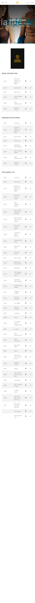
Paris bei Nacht (16, 252)
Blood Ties (17, 92)
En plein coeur (16, 391)
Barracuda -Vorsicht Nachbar (17, 405)
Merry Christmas (17, 340)
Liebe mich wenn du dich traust (18, 356)
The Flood (17, 182)
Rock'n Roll (17, 88)
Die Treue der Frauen (18, 385)
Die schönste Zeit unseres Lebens (18, 219)
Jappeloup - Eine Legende (18, 145)
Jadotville (17, 268)
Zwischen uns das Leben (17, 196)
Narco (16, 351)
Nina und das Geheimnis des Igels (18, 211)
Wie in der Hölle (17, 346)
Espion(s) (17, 313)
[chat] (28, 2)
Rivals (16, 317)
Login (32, 2)
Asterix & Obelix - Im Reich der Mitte (17, 81)
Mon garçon (17, 411)
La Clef (16, 329)
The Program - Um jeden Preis (18, 273)
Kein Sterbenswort (18, 103)
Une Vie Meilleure (17, 298)
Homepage (18, 29)
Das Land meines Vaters (17, 226)
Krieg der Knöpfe (16, 292)
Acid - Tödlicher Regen (16, 204)
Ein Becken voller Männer (17, 234)
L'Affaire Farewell (16, 308)
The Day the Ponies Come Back (18, 374)
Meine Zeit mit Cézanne (17, 263)
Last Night (17, 303)
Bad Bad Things (16, 109)
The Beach (17, 380)
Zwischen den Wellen (18, 286)
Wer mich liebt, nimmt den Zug (17, 397)
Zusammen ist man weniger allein (18, 323)
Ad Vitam (16, 123)
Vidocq (16, 368)
